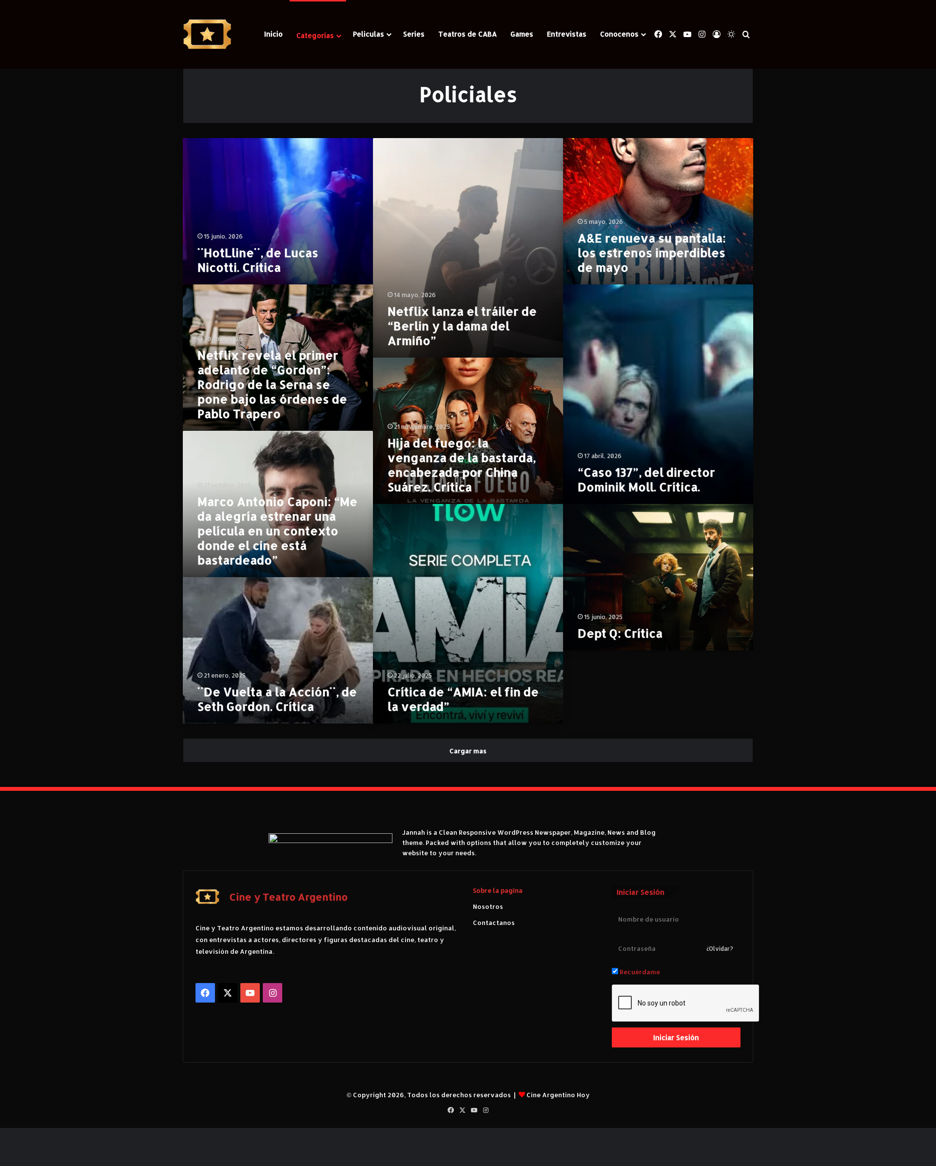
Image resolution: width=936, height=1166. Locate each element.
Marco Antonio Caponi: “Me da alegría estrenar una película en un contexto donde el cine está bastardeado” (277, 530)
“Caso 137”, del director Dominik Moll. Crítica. (646, 479)
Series (414, 34)
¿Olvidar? (719, 948)
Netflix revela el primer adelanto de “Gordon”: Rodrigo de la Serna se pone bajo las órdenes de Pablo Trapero (272, 384)
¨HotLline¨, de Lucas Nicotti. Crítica (257, 260)
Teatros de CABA (467, 34)
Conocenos (619, 34)
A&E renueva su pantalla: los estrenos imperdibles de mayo (652, 252)
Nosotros (488, 906)
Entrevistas (566, 34)
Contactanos (494, 922)
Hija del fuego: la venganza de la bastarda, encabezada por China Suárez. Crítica (462, 464)
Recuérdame (639, 972)
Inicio (273, 34)
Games (521, 34)
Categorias (315, 35)
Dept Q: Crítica (620, 633)
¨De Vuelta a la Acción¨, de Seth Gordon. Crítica (277, 699)
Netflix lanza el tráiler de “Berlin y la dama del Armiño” (462, 325)
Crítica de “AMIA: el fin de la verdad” (463, 699)
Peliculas (368, 34)
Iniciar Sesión (676, 1037)
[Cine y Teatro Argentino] (207, 34)
